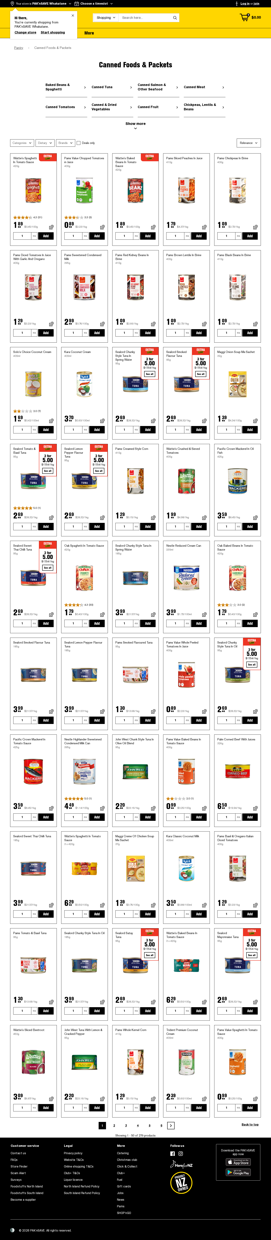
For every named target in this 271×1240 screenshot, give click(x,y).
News (120, 1199)
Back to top (250, 1124)
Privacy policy (73, 1153)
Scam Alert (18, 1173)
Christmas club (127, 1159)
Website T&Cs (74, 1159)
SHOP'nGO (124, 1213)
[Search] (175, 17)
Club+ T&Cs (72, 1173)
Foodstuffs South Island (27, 1193)
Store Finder (19, 1166)
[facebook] (172, 1153)
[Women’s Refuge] (12, 1230)
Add (46, 236)
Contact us (18, 1153)
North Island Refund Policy (82, 1186)
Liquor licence (73, 1179)
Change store (25, 32)
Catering (123, 1153)
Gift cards (124, 1186)
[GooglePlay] (238, 1172)
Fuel (119, 1179)
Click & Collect (127, 1166)
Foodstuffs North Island (27, 1186)
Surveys (16, 1179)
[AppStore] (238, 1162)
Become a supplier (23, 1199)
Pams (121, 1206)
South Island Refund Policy (82, 1193)
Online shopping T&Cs (79, 1166)
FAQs (14, 1159)
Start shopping (53, 32)
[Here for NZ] (181, 1164)
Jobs (120, 1193)
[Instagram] (180, 1153)
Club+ (121, 1173)
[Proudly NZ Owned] (181, 1181)
